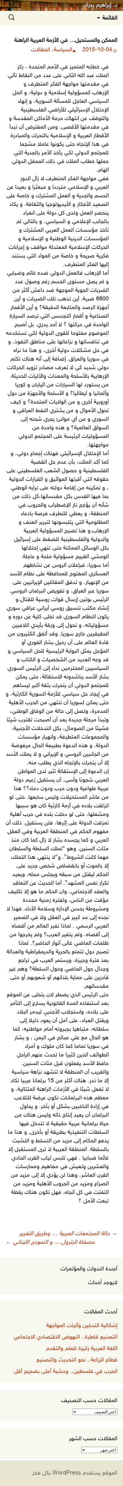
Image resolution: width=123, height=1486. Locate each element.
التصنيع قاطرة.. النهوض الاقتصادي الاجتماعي (65, 1337)
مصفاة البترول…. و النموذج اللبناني (50, 1242)
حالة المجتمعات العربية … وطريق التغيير (68, 1233)
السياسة (63, 49)
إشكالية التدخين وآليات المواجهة (81, 1325)
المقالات (40, 49)
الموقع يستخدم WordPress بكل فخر (74, 1473)
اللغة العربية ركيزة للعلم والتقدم (81, 1348)
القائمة (109, 18)
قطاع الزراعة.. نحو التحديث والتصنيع (77, 1360)
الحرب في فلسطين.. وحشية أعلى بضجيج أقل (65, 1371)
